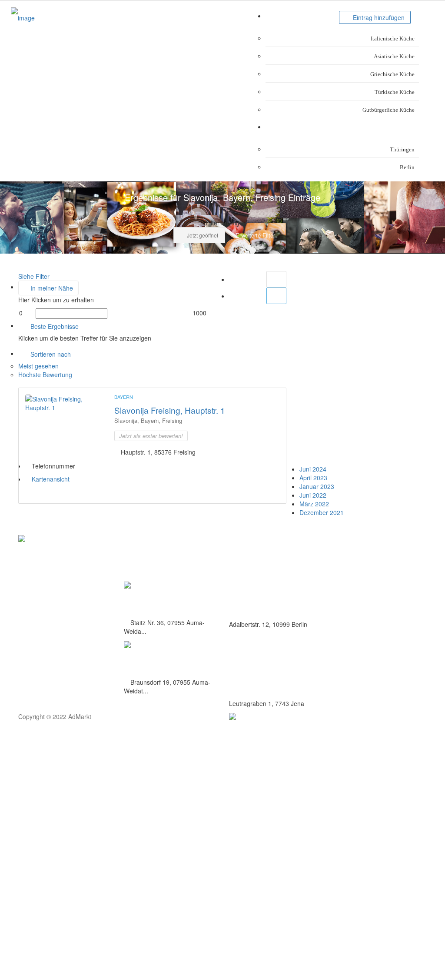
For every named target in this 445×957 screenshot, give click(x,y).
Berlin (407, 167)
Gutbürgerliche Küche (388, 110)
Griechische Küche (392, 74)
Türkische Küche (395, 92)
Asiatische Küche (394, 56)
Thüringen (402, 149)
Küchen (328, 16)
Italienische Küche (393, 38)
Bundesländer (400, 126)
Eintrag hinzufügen (378, 17)
